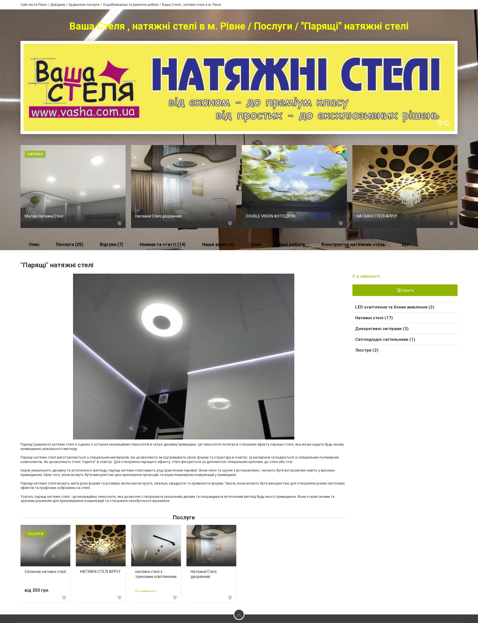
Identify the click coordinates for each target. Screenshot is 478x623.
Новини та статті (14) (163, 244)
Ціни (256, 244)
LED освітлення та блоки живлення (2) (394, 307)
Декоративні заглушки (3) (382, 328)
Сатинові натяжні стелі (45, 571)
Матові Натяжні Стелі (44, 216)
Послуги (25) (69, 244)
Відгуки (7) (111, 244)
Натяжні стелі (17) (374, 317)
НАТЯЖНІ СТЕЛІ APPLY (377, 216)
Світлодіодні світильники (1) (385, 339)
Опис (34, 244)
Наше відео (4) (218, 244)
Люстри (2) (366, 350)
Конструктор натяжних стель (353, 244)
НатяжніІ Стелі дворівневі (158, 216)
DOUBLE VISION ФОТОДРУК (271, 216)
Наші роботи (291, 244)
